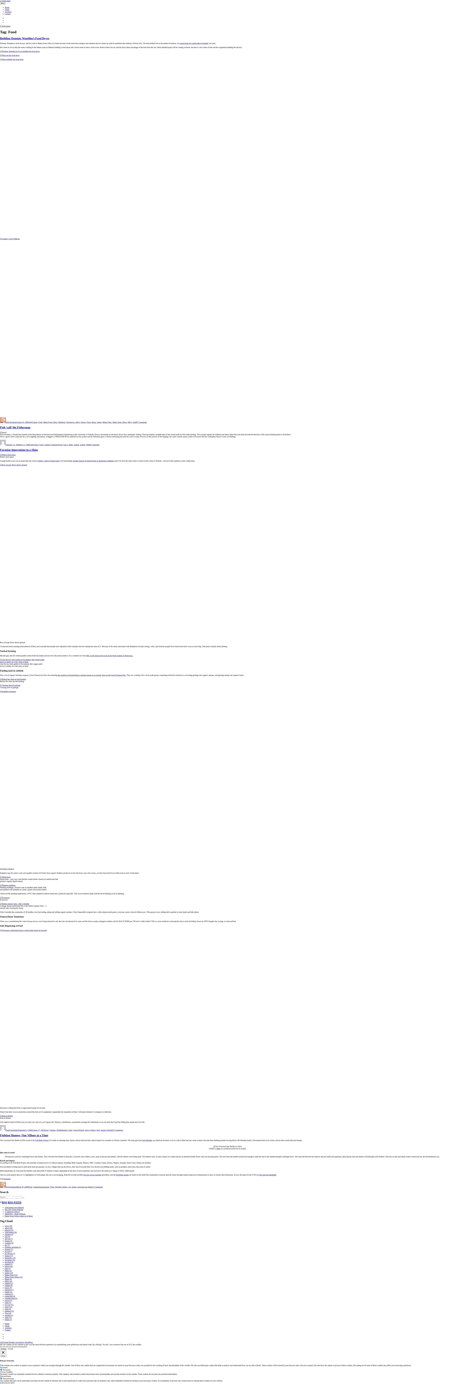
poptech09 (10, 1296)
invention (10, 1260)
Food (40, 422)
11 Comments (97, 1187)
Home (7, 8)
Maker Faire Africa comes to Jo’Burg (19, 1216)
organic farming (106, 1130)
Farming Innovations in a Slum (19, 449)
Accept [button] (10, 1349)
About (7, 10)
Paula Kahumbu (12, 1130)
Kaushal (7, 1179)
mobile (76, 445)
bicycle (9, 1239)
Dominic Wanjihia (13, 1247)
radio (8, 1303)
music (8, 1288)
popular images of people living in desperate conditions (93, 461)
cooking (9, 1243)
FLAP (8, 1252)
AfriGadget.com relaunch (14, 1208)
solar (8, 1309)
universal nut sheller (84, 1187)
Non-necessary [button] (5, 1376)
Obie (7, 445)
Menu (3, 3)
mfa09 (135, 422)
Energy (9, 1249)
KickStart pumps (122, 1175)
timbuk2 (9, 1311)
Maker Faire (106, 422)
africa (77, 422)
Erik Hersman (11, 422)
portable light (11, 1298)
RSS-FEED (14, 1202)
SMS (88, 445)
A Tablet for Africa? (12, 1212)
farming (64, 1130)
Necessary (7, 1370)
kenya (65, 445)
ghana (93, 422)
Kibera (93, 1130)
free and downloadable (267, 1175)
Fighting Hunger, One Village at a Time (24, 1135)
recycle (9, 1305)
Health (59, 1130)
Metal (8, 1279)
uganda (9, 1315)
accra (73, 422)
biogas (8, 1241)
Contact (8, 14)
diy (7, 1245)
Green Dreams (78, 1130)
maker (99, 422)
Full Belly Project (42, 1140)
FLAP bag (10, 1254)
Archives (8, 12)
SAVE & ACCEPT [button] (7, 1383)
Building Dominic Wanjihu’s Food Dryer (25, 38)
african (83, 422)
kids (7, 1269)
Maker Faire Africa (50, 422)
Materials (61, 422)
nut (69, 1187)
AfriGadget (33, 422)
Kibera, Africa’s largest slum (48, 461)
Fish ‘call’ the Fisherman (15, 427)
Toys (8, 1313)
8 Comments (94, 445)
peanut (74, 1187)
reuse (8, 1307)
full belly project (61, 1187)
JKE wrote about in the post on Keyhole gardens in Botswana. (109, 656)
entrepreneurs (44, 1187)
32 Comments (117, 1130)
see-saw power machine (92, 1175)
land (98, 1130)
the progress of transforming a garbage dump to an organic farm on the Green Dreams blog (92, 675)
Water (8, 1320)
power (8, 1301)
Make (71, 445)
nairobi (82, 445)
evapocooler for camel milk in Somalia (193, 43)
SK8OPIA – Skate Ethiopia (15, 1214)
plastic (8, 1292)
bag (7, 1237)
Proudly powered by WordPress (21, 1342)
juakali (8, 1264)
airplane (9, 1234)
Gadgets (47, 445)
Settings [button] (4, 1349)
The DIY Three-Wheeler (14, 1210)
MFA (130, 422)
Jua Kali (9, 1262)
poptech (9, 1294)
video (218, 1149)
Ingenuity (54, 445)
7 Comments (142, 422)
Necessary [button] (4, 1367)
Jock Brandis (147, 1140)
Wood (68, 422)
